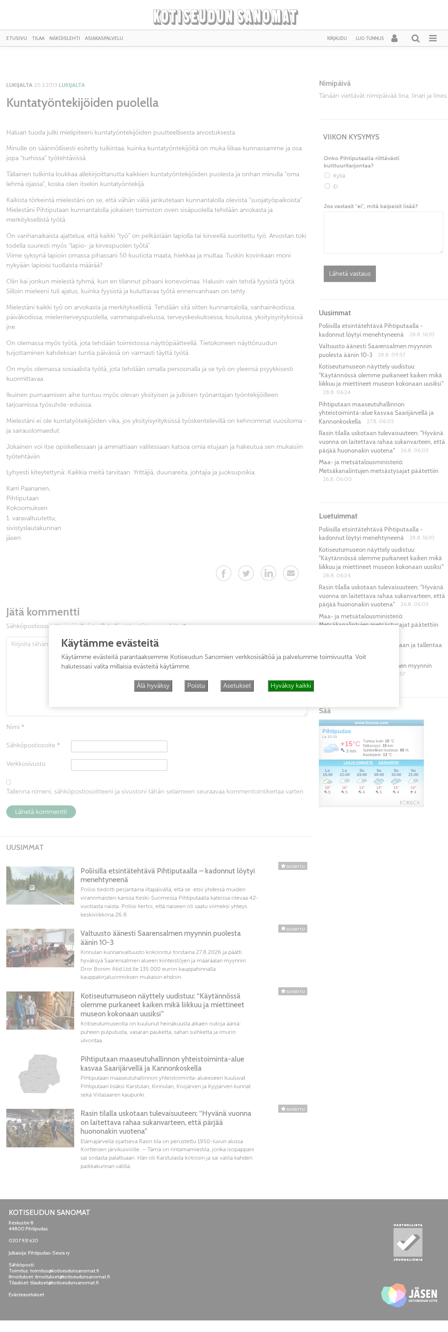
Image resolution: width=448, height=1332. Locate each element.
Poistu (196, 685)
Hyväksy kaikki (291, 685)
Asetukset (237, 685)
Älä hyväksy (153, 685)
